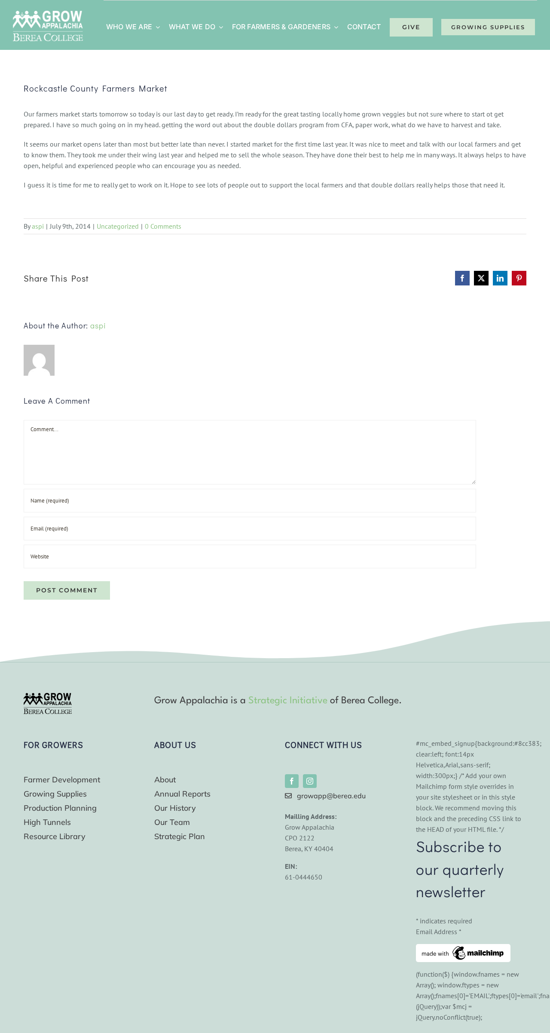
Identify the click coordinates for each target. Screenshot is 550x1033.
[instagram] (310, 781)
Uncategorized (118, 226)
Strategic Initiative (287, 700)
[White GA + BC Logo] (48, 14)
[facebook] (292, 781)
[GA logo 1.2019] (48, 696)
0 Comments (163, 226)
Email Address (438, 931)
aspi (38, 226)
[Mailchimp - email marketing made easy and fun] (463, 949)
